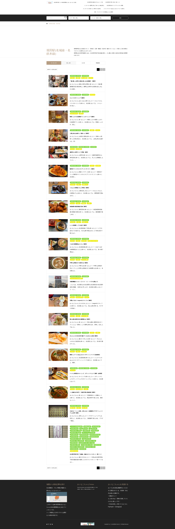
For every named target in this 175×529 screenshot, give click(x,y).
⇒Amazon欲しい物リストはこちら (117, 504)
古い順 (83, 62)
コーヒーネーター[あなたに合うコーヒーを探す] (114, 8)
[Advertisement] (87, 36)
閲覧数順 (98, 62)
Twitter (46, 524)
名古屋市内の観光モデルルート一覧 (95, 2)
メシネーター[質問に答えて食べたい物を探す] (94, 5)
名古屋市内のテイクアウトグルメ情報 (115, 5)
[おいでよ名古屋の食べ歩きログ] (87, 524)
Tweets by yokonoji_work (82, 487)
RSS (52, 524)
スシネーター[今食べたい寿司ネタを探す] (92, 8)
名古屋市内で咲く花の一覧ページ (113, 2)
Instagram (50, 524)
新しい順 (68, 62)
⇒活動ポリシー (112, 496)
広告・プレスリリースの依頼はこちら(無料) (103, 11)
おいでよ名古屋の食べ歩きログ (115, 524)
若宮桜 (58, 504)
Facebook (48, 524)
